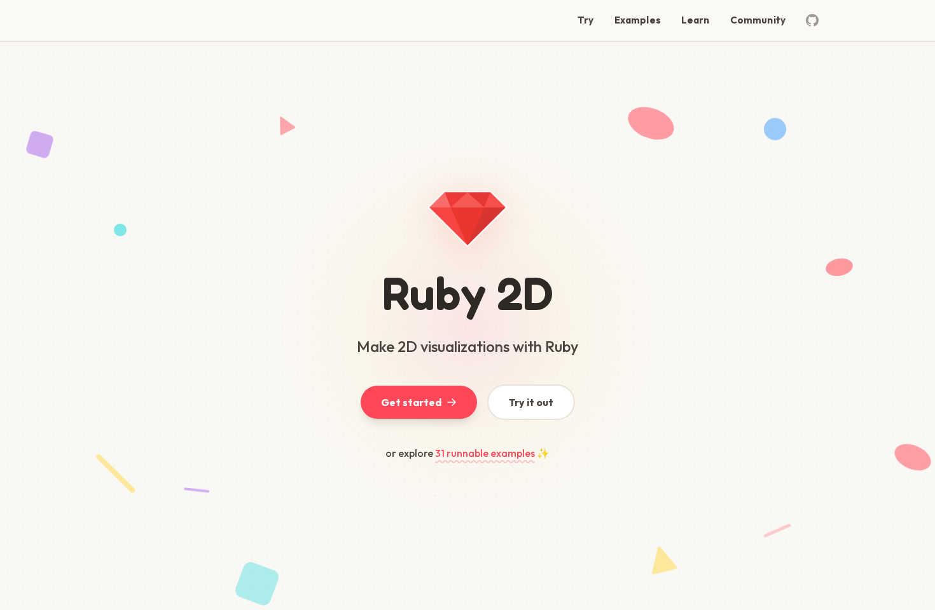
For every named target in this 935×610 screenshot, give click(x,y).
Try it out (531, 402)
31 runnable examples (485, 453)
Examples (637, 20)
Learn (695, 20)
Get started (411, 402)
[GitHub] (812, 20)
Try (585, 20)
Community (758, 20)
